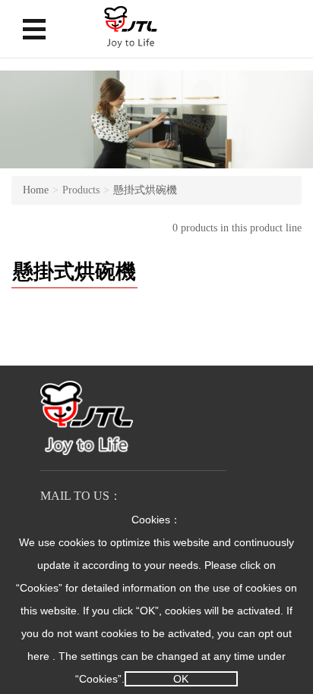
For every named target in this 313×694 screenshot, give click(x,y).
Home (36, 190)
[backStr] (131, 27)
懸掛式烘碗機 (145, 190)
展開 (34, 29)
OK (180, 679)
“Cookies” (39, 588)
